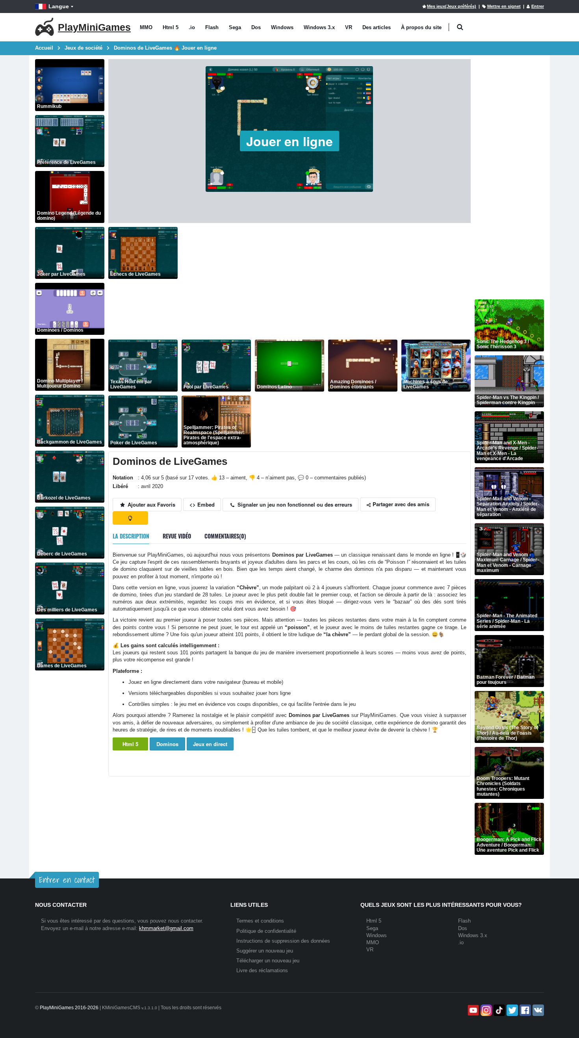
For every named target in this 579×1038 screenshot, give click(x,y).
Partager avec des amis (400, 504)
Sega (235, 27)
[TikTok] (498, 1010)
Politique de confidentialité (266, 931)
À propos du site (421, 27)
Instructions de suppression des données (283, 941)
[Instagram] (485, 1010)
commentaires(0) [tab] (225, 536)
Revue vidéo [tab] (177, 536)
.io (192, 27)
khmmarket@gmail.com (166, 928)
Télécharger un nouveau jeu (267, 961)
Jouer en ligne (289, 141)
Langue (58, 6)
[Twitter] (511, 1010)
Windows (282, 27)
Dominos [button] (167, 744)
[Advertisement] (326, 282)
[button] (460, 27)
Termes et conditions (260, 921)
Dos (256, 27)
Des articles (376, 27)
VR (348, 27)
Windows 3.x (319, 27)
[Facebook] (524, 1010)
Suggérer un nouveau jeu (264, 951)
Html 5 (170, 27)
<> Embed (202, 504)
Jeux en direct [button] (210, 744)
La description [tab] (131, 536)
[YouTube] (472, 1010)
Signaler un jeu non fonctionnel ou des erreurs (294, 504)
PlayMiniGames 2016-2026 (69, 1007)
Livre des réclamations (262, 970)
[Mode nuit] (130, 518)
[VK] (537, 1010)
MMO (146, 27)
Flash (212, 27)
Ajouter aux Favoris (150, 504)
